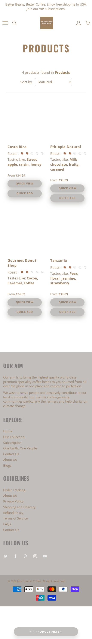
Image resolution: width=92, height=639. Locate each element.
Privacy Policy (13, 501)
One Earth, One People (20, 448)
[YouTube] (45, 556)
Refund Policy (13, 513)
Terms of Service (15, 518)
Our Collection (13, 437)
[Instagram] (35, 556)
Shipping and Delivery (19, 507)
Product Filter (49, 631)
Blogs (7, 465)
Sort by (26, 82)
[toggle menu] (5, 23)
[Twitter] (5, 556)
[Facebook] (15, 556)
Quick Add (24, 193)
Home (7, 431)
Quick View (25, 183)
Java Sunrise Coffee (29, 581)
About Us (10, 460)
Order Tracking (14, 490)
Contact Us (11, 454)
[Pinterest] (25, 556)
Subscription (12, 443)
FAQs (7, 524)
